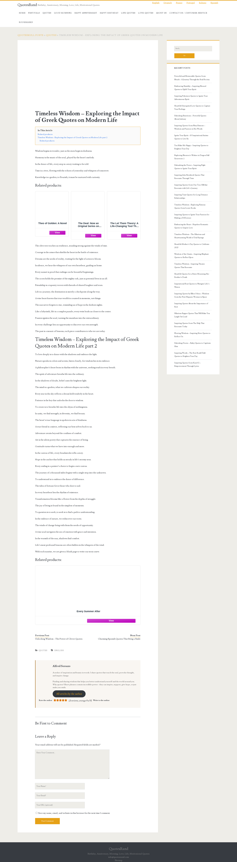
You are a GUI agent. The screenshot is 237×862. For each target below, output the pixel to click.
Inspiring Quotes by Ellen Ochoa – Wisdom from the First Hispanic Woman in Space (191, 295)
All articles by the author (69, 693)
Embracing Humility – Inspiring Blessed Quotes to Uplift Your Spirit (190, 88)
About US (161, 13)
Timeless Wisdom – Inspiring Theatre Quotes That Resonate (189, 265)
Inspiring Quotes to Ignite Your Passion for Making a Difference (191, 216)
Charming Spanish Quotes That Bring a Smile (119, 638)
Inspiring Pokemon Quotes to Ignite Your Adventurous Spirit (191, 97)
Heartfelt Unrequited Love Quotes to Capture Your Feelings (192, 107)
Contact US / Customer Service (188, 13)
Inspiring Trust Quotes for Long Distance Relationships (191, 196)
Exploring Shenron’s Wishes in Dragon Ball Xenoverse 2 (191, 157)
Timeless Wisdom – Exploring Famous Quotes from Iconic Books (189, 206)
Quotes (47, 13)
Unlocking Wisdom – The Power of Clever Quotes (58, 638)
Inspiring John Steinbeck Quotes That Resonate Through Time (189, 176)
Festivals (34, 13)
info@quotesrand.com (118, 857)
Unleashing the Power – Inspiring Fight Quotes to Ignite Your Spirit (189, 167)
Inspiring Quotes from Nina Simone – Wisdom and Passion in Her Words (189, 127)
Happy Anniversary (85, 13)
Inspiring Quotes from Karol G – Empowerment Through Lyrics (187, 364)
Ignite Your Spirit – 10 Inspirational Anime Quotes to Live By (191, 137)
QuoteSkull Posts (30, 35)
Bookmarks (26, 22)
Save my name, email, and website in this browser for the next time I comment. (74, 813)
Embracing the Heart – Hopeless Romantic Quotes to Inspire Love (191, 226)
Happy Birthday (109, 13)
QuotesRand (27, 5)
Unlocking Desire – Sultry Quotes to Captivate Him (192, 345)
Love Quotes (145, 13)
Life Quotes (128, 13)
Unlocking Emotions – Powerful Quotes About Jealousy (190, 117)
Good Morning (63, 13)
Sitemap (118, 860)
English (59, 650)
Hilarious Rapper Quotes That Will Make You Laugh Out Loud (192, 315)
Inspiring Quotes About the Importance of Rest (191, 305)
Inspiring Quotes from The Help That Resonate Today (189, 325)
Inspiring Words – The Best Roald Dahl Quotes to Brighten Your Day (189, 354)
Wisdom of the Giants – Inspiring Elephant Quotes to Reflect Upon (191, 255)
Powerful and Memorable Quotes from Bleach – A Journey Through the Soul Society (192, 78)
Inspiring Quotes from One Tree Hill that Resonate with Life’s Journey (190, 186)
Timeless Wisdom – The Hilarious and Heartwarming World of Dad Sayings (189, 236)
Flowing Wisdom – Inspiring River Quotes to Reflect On (192, 335)
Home (22, 13)
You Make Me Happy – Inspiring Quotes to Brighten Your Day (191, 147)
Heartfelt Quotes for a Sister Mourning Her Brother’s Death (191, 275)
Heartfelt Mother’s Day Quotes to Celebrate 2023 (191, 246)
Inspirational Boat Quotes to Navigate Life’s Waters (191, 285)
